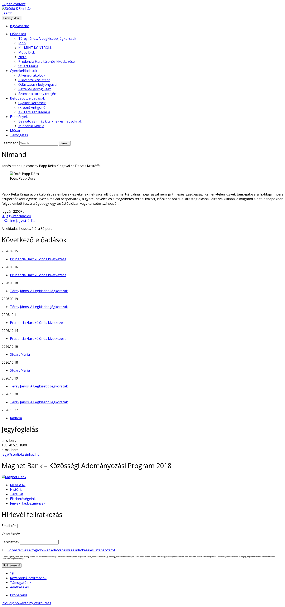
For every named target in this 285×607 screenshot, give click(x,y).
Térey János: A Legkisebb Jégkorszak (47, 38)
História (16, 489)
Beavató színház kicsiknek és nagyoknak (50, 121)
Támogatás (19, 135)
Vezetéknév (11, 534)
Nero (22, 57)
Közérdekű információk (28, 578)
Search (7, 13)
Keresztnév (10, 542)
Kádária (16, 418)
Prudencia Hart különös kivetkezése (46, 61)
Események (19, 116)
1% (12, 573)
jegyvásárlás (19, 26)
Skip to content (13, 4)
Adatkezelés (19, 587)
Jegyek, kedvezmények (27, 503)
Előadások (18, 34)
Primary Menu (11, 18)
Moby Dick (26, 52)
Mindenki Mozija (31, 126)
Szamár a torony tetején (37, 93)
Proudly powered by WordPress (26, 603)
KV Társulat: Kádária (34, 112)
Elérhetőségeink (23, 498)
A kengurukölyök (31, 75)
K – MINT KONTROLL (35, 47)
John (22, 43)
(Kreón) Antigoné (31, 107)
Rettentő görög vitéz (34, 89)
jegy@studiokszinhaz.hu (20, 454)
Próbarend (18, 595)
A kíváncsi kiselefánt (34, 80)
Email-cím (9, 525)
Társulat (16, 494)
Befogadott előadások (27, 98)
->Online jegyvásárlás (18, 220)
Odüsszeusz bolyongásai (37, 84)
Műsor (15, 130)
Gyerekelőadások (23, 70)
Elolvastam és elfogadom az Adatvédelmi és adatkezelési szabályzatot (61, 550)
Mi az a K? (17, 485)
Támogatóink (20, 582)
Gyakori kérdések (32, 103)
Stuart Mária (28, 66)
